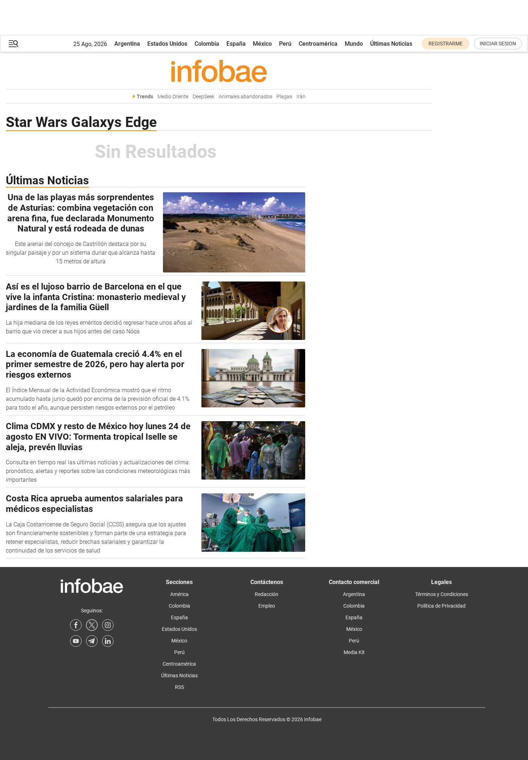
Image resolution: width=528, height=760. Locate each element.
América (179, 594)
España (236, 43)
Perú (285, 43)
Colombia (207, 43)
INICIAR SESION (498, 43)
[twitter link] (92, 625)
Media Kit (354, 652)
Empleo (266, 606)
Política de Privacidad (441, 606)
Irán (301, 96)
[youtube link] (76, 641)
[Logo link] (218, 70)
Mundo (354, 43)
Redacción (266, 594)
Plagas (284, 96)
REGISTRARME (446, 43)
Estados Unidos (167, 43)
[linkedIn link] (108, 641)
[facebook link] (76, 625)
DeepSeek (203, 96)
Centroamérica (318, 43)
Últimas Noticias (391, 43)
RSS (179, 687)
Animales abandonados (245, 96)
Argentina (127, 43)
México (262, 43)
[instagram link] (108, 625)
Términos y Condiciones (441, 594)
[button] (13, 43)
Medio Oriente (172, 96)
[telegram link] (92, 641)
